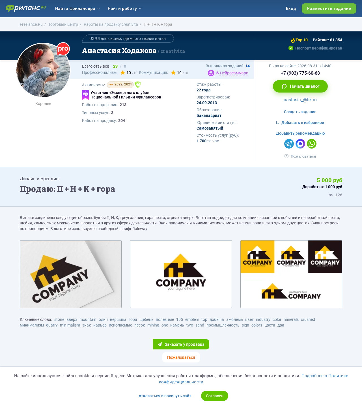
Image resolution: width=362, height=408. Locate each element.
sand (199, 325)
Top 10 (301, 40)
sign (245, 325)
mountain (87, 319)
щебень (146, 319)
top (204, 319)
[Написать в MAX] (300, 144)
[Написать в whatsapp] (311, 144)
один (103, 319)
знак (86, 325)
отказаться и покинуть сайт (165, 396)
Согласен (214, 396)
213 (123, 104)
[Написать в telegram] (289, 144)
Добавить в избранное (302, 122)
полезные (165, 319)
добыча (217, 319)
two (189, 325)
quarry (52, 325)
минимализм (32, 325)
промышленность (223, 325)
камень (177, 325)
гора (133, 319)
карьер (100, 325)
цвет (249, 319)
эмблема (234, 319)
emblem (192, 319)
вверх (71, 319)
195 (179, 319)
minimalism (70, 325)
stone (59, 319)
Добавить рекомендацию (300, 133)
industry (263, 319)
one (164, 325)
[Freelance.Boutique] (138, 84)
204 (121, 120)
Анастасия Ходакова (133, 51)
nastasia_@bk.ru (300, 99)
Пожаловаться (303, 156)
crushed (308, 319)
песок (139, 325)
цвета (269, 325)
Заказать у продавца (184, 344)
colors (256, 325)
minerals (291, 319)
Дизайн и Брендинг (40, 178)
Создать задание (300, 111)
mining (153, 325)
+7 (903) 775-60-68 (300, 73)
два (280, 325)
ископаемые (120, 325)
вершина (118, 319)
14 (247, 66)
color (277, 319)
